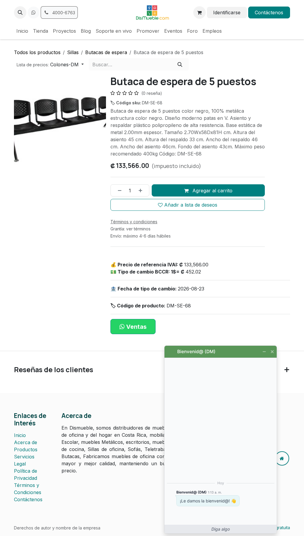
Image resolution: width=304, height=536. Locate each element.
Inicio (20, 435)
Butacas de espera (106, 52)
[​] (33, 12)
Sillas (73, 52)
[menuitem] (22, 31)
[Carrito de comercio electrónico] (199, 12)
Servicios (24, 457)
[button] (20, 12)
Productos (25, 449)
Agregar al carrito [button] (211, 191)
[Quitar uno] (117, 190)
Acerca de (25, 442)
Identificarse (226, 12)
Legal (20, 464)
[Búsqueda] (180, 64)
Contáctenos (269, 12)
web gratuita (278, 527)
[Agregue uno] (142, 190)
